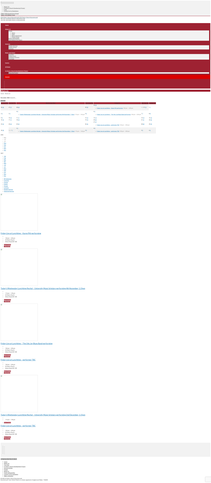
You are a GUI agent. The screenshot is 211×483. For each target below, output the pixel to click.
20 (96, 120)
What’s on (6, 463)
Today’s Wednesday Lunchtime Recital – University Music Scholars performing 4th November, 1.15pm (47, 114)
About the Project (13, 73)
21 (143, 120)
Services (7, 44)
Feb (5, 158)
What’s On (6, 7)
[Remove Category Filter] (15, 97)
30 (96, 105)
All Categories (7, 179)
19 (87, 120)
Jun (5, 165)
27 (11, 107)
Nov (5, 148)
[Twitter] (4, 82)
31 (145, 107)
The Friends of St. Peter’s (15, 40)
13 (96, 118)
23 (3, 124)
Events (7, 63)
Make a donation (8, 476)
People (10, 31)
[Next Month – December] (2, 101)
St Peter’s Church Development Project (14, 8)
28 (18, 107)
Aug (5, 143)
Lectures (6, 188)
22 (151, 120)
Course (6, 182)
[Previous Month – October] (1, 101)
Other (13, 34)
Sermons (10, 48)
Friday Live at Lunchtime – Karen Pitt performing (110, 108)
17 (11, 120)
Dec (5, 150)
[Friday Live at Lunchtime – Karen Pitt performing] (19, 230)
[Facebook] (4, 80)
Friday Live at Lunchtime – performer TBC (108, 125)
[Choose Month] (3, 101)
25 (18, 124)
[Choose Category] (4, 101)
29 (87, 107)
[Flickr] (4, 87)
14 (143, 118)
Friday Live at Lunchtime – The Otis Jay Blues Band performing (114, 114)
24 (11, 124)
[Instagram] (4, 86)
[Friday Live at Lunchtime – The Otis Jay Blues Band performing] (19, 340)
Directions (7, 246)
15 (151, 118)
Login (5, 9)
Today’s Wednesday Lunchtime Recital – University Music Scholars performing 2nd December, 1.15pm (47, 131)
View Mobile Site (12, 459)
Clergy (13, 33)
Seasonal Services (9, 191)
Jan (5, 156)
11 (18, 118)
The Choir (11, 54)
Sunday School (12, 47)
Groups (6, 186)
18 (18, 120)
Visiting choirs (12, 56)
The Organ (11, 59)
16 (3, 120)
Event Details (7, 244)
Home (7, 25)
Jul (5, 167)
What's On (4, 91)
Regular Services (12, 46)
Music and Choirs (10, 53)
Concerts (6, 180)
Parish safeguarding (13, 38)
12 (87, 118)
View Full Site (4, 459)
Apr (5, 161)
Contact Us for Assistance (11, 11)
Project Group (15, 37)
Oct (5, 147)
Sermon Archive (8, 468)
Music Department (17, 36)
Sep (5, 145)
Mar (5, 160)
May (5, 163)
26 (3, 107)
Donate (7, 77)
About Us (8, 29)
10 (11, 118)
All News (7, 67)
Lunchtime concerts (13, 57)
